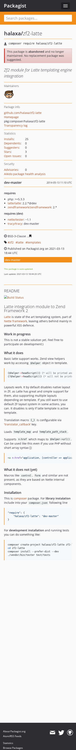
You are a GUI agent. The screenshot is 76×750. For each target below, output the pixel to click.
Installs (9, 139)
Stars (7, 152)
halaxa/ (13, 33)
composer (20, 498)
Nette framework (15, 321)
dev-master (12, 260)
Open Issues (12, 156)
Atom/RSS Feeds (12, 736)
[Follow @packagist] (61, 732)
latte (20, 242)
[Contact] (52, 732)
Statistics (8, 743)
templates (34, 242)
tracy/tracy (15, 224)
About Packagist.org (14, 731)
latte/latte (14, 203)
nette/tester (16, 219)
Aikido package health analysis (25, 174)
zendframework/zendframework (29, 207)
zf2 (12, 242)
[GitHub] (70, 732)
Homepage (11, 117)
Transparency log (16, 125)
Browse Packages (13, 748)
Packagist (15, 5)
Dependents (12, 143)
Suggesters (11, 147)
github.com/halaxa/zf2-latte (23, 113)
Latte (7, 317)
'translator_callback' (17, 424)
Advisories (11, 170)
